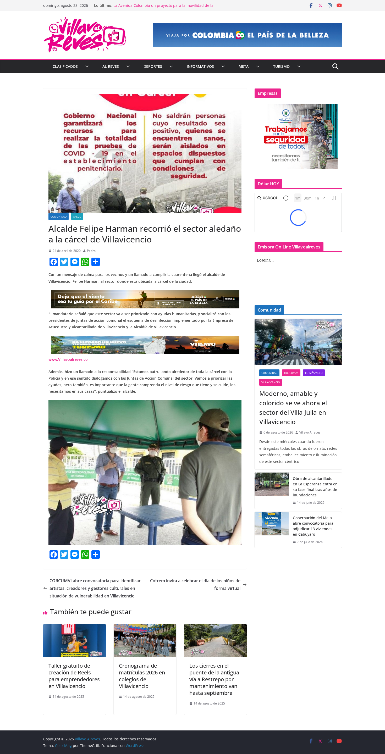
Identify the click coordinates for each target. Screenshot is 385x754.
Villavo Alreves (310, 432)
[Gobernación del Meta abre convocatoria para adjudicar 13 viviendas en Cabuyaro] (272, 530)
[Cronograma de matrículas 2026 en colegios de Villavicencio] (145, 628)
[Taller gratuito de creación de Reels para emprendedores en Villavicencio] (74, 628)
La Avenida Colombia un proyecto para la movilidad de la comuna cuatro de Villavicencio (163, 8)
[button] (86, 66)
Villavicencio (270, 382)
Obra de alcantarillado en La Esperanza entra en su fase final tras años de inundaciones (315, 486)
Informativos (200, 66)
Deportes (153, 66)
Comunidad (59, 216)
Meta (244, 66)
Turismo (281, 66)
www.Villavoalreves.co (68, 359)
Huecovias (291, 373)
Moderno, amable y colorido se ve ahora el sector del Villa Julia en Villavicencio (293, 407)
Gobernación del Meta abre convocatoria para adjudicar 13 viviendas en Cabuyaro (313, 526)
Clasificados (65, 66)
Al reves (110, 66)
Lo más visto (314, 373)
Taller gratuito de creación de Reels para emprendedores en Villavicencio (74, 676)
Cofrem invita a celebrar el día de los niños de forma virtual (195, 584)
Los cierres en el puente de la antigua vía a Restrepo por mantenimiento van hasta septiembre (214, 679)
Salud (77, 216)
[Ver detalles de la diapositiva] (247, 35)
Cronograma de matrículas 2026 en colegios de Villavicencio (142, 676)
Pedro (91, 250)
